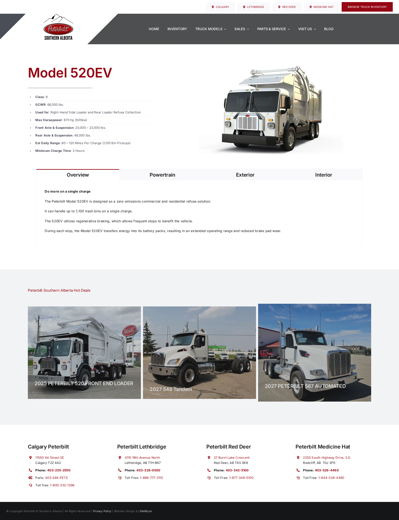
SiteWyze (146, 511)
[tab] (77, 174)
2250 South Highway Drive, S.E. (327, 458)
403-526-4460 (327, 470)
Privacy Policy (102, 511)
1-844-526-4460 (331, 478)
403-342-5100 (237, 470)
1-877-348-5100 (241, 478)
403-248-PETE (56, 478)
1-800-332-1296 (62, 485)
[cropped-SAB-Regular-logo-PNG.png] (58, 15)
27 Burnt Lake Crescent (232, 458)
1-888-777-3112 (151, 478)
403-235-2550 (58, 470)
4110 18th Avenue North (142, 458)
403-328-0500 (148, 470)
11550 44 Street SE (49, 458)
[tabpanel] (199, 213)
